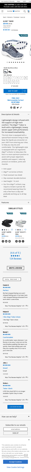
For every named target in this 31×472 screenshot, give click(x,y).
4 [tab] (13, 62)
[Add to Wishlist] (24, 91)
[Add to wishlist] (12, 230)
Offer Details (15, 104)
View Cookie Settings (15, 467)
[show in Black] (2, 230)
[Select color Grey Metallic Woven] (10, 71)
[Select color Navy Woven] (6, 71)
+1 (8, 229)
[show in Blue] (4, 230)
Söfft (24, 1)
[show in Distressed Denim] (20, 230)
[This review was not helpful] (26, 306)
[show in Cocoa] (18, 230)
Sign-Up (15, 433)
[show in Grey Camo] (16, 230)
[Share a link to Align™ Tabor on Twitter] (17, 108)
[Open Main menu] (2, 11)
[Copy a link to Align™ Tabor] (20, 108)
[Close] (29, 440)
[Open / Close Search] (24, 11)
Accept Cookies (15, 462)
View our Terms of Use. (21, 457)
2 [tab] (9, 62)
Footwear (16, 17)
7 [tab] (20, 62)
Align (18, 1)
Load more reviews (16, 407)
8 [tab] (22, 62)
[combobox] (12, 279)
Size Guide (15, 86)
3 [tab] (11, 62)
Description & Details (10, 114)
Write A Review (15, 268)
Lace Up (22, 17)
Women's (10, 17)
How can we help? (9, 416)
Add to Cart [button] (13, 91)
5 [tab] (15, 62)
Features (5, 202)
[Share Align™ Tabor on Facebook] (14, 108)
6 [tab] (18, 62)
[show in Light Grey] (7, 230)
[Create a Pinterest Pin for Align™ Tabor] (11, 107)
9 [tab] (24, 62)
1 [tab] (7, 62)
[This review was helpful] (23, 306)
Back (4, 17)
